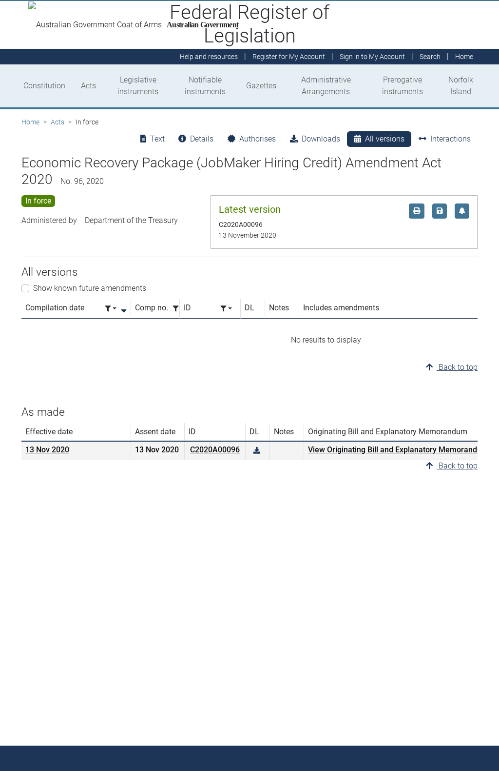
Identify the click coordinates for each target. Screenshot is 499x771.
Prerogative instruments (402, 85)
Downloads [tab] (321, 138)
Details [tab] (201, 138)
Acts (88, 85)
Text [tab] (157, 138)
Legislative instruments (137, 85)
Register (288, 57)
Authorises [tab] (257, 138)
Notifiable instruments (205, 85)
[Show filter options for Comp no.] (178, 308)
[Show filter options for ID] (226, 308)
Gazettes (261, 85)
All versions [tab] (384, 138)
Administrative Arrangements (326, 85)
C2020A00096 (215, 449)
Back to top (457, 367)
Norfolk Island (460, 85)
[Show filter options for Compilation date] (110, 308)
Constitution (44, 85)
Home (30, 122)
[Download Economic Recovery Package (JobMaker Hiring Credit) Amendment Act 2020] (257, 451)
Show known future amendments (89, 288)
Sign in (372, 57)
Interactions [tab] (450, 138)
